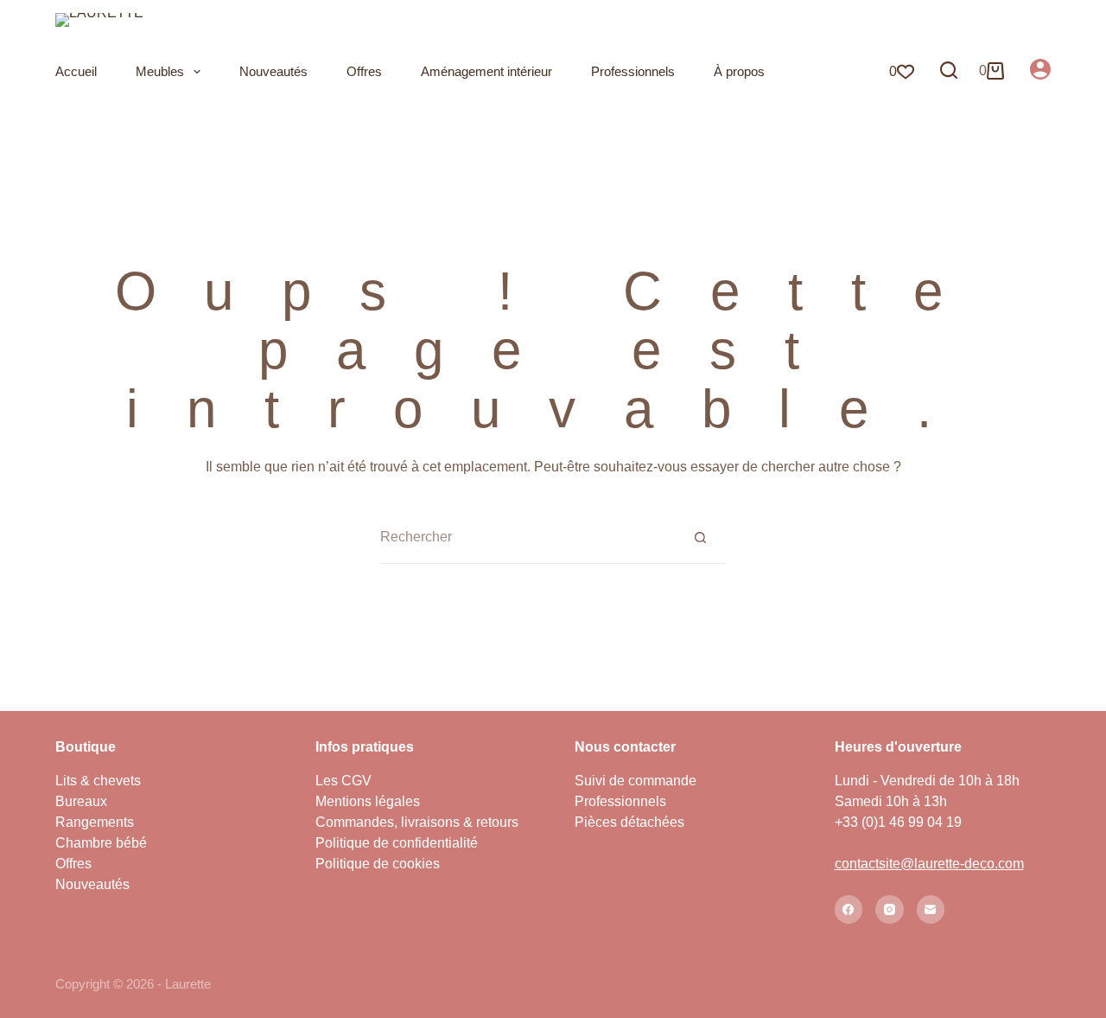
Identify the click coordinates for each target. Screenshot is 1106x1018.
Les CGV (343, 780)
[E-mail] (931, 909)
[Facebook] (849, 909)
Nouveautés (273, 71)
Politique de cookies (377, 863)
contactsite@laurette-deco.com (929, 863)
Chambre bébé (101, 843)
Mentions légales (367, 801)
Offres (364, 71)
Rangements (94, 822)
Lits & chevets (98, 780)
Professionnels (633, 71)
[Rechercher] (948, 70)
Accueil (76, 71)
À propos (739, 71)
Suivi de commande (635, 780)
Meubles (160, 71)
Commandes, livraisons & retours (416, 822)
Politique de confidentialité (396, 843)
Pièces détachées (629, 822)
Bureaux (81, 801)
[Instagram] (889, 909)
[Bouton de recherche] (700, 537)
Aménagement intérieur (486, 71)
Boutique (85, 746)
